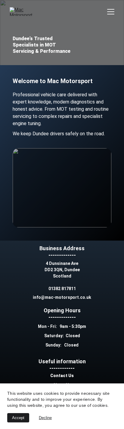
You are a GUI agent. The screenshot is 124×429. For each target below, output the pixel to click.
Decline (45, 418)
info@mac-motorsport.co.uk (62, 297)
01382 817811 (62, 288)
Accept (18, 418)
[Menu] (110, 11)
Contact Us (62, 375)
